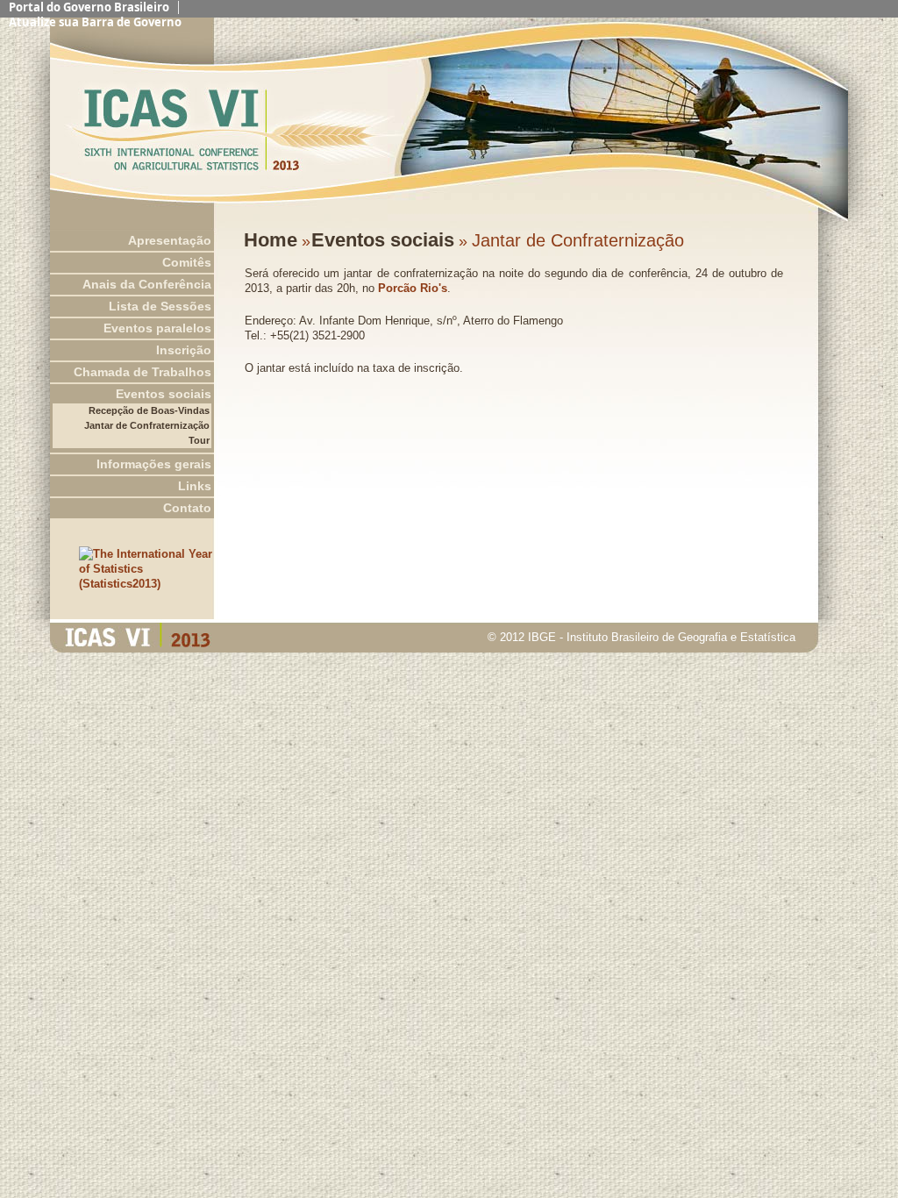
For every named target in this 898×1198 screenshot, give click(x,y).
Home (270, 240)
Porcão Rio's (412, 288)
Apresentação (169, 240)
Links (194, 486)
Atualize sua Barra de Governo (95, 22)
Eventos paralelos (157, 328)
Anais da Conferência (146, 284)
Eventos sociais (163, 394)
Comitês (186, 262)
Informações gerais (153, 464)
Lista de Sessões (160, 306)
